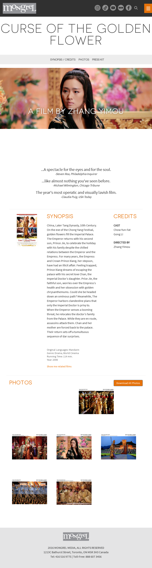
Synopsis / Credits (62, 59)
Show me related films (59, 366)
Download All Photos (128, 383)
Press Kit (98, 59)
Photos (84, 59)
